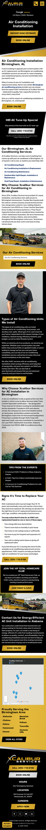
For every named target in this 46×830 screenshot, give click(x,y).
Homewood (8, 728)
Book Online (23, 40)
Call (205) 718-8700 (22, 131)
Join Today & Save (21, 588)
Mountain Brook (24, 718)
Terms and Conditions (18, 823)
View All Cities (14, 739)
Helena (6, 724)
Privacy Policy (30, 823)
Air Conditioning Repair (14, 165)
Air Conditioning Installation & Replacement (22, 168)
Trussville (24, 726)
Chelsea (6, 720)
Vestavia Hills (24, 731)
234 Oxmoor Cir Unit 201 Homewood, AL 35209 (23, 795)
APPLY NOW (23, 806)
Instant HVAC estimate (23, 33)
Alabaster (7, 717)
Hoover (6, 732)
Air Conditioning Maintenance (16, 172)
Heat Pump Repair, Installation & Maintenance (23, 181)
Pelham (23, 722)
